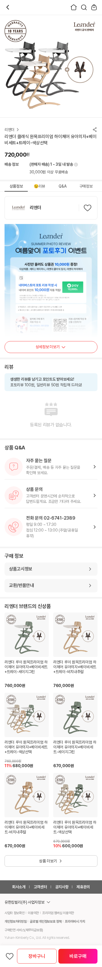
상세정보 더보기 (48, 347)
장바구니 (36, 956)
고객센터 (40, 887)
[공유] (94, 129)
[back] (8, 7)
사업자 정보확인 (14, 913)
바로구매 (77, 956)
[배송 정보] (75, 165)
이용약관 (33, 913)
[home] (73, 7)
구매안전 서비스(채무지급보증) (24, 930)
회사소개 (19, 887)
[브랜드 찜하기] (88, 208)
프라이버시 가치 (75, 922)
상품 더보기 (48, 861)
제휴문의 (83, 887)
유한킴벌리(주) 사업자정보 (24, 902)
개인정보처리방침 (15, 922)
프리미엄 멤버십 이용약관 (58, 913)
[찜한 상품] (10, 956)
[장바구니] (94, 7)
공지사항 (62, 887)
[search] (83, 7)
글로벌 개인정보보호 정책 (45, 922)
